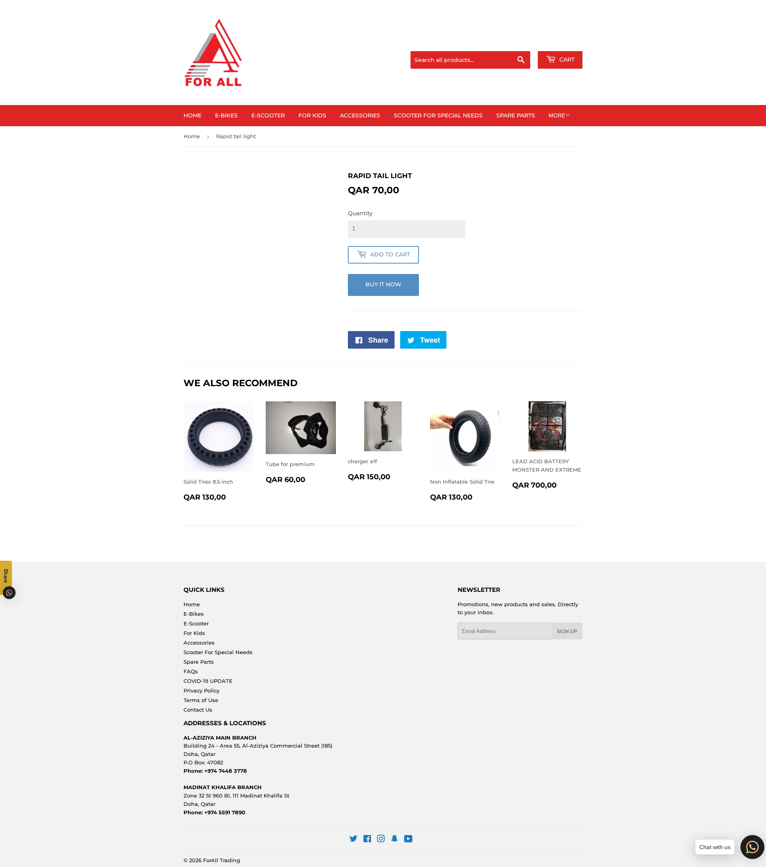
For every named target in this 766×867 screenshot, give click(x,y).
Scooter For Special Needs (438, 115)
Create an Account (560, 41)
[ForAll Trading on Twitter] (353, 840)
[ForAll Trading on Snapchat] (395, 840)
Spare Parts (515, 115)
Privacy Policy (201, 690)
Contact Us (198, 709)
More (557, 115)
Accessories (360, 115)
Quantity (360, 213)
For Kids (312, 115)
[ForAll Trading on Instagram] (381, 840)
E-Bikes (226, 115)
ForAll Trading (221, 860)
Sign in (519, 41)
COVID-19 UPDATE (208, 681)
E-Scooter (268, 115)
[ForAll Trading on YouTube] (408, 840)
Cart (566, 59)
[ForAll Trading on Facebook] (367, 840)
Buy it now (383, 284)
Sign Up (567, 631)
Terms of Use (201, 700)
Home (192, 115)
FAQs (191, 671)
